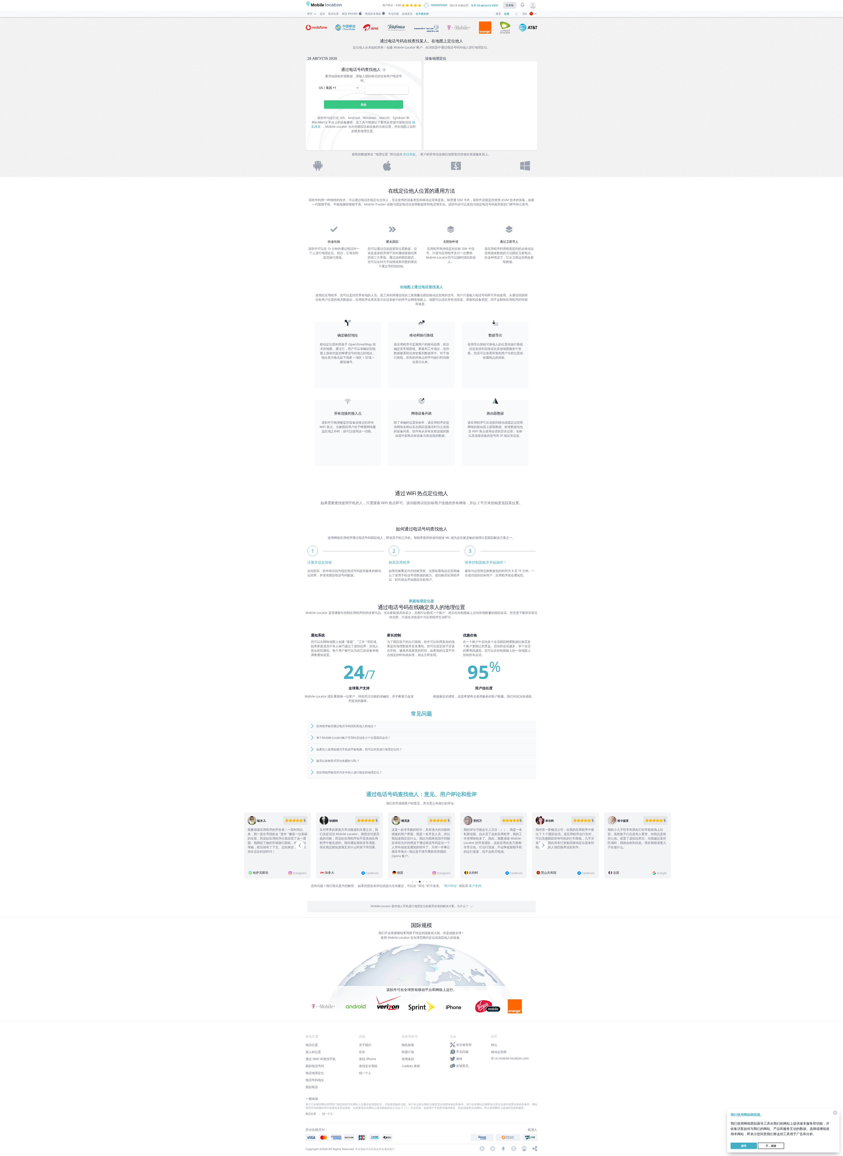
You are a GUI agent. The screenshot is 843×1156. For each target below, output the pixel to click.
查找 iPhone (350, 14)
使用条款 (408, 1059)
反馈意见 (407, 14)
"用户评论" (450, 886)
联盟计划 (408, 1052)
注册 (506, 14)
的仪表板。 (411, 154)
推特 (459, 1059)
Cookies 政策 (411, 1066)
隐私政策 (408, 1045)
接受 (743, 1145)
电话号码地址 (315, 1080)
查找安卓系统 (373, 14)
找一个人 (365, 1073)
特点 (494, 1045)
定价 (322, 14)
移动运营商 (498, 1052)
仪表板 (510, 5)
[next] (543, 845)
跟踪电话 (312, 1087)
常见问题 (393, 14)
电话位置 (333, 14)
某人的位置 (313, 1052)
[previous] (300, 845)
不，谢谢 (771, 1145)
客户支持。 (476, 886)
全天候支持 (422, 14)
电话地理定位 (315, 1073)
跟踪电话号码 (315, 1066)
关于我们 (365, 1045)
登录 (498, 14)
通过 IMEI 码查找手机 (321, 1059)
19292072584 (439, 5)
